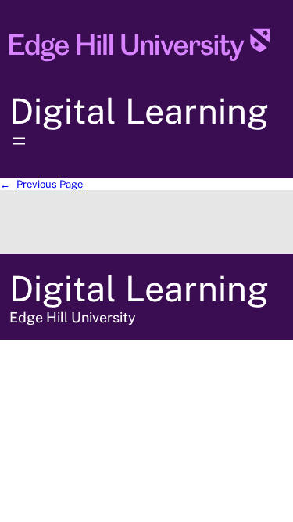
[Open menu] (18, 140)
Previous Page (41, 184)
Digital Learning (139, 110)
